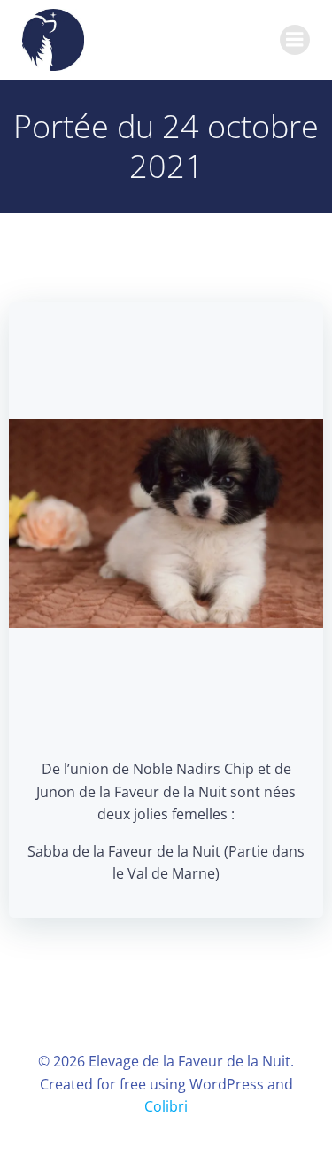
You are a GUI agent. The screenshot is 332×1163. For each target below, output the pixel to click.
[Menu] (295, 40)
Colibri (166, 1106)
